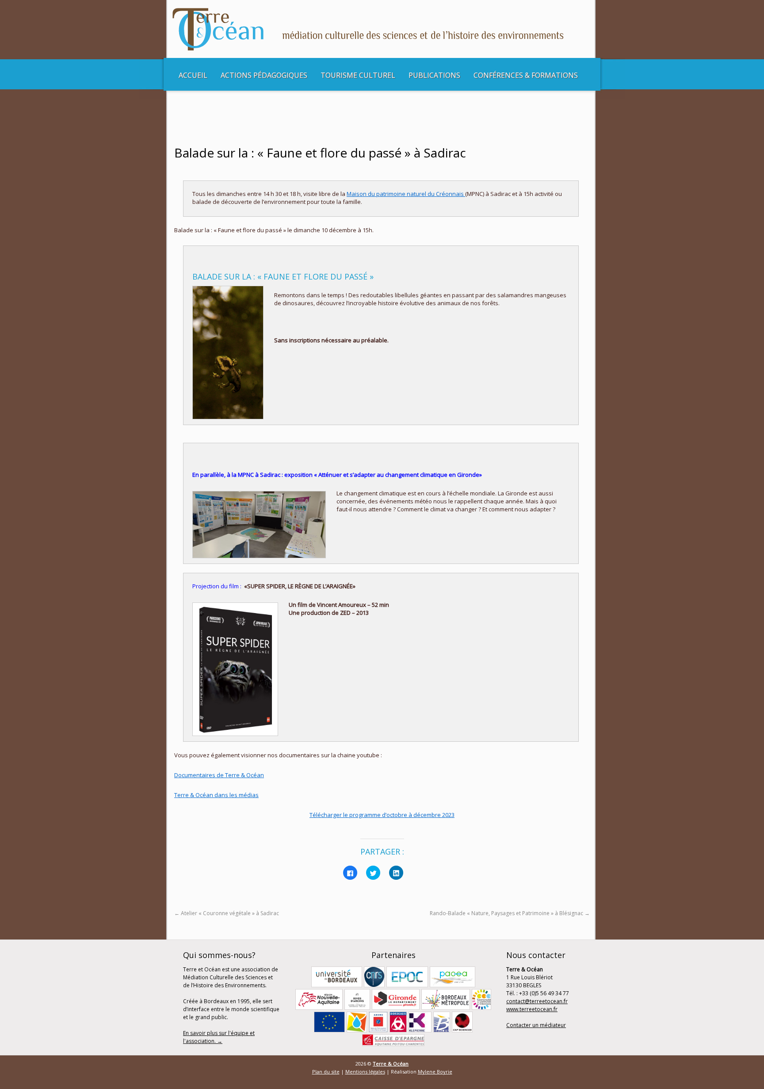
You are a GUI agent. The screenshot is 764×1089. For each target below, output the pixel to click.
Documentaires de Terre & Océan (219, 775)
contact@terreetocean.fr (537, 1001)
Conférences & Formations (526, 75)
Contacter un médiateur (536, 1025)
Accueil (193, 75)
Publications (434, 75)
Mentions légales (365, 1071)
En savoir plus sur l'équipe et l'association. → (219, 1037)
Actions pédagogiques (264, 75)
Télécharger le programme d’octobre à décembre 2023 (382, 815)
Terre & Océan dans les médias (216, 795)
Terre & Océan (391, 1063)
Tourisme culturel (358, 75)
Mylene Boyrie (435, 1071)
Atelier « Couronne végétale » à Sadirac (226, 913)
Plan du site (326, 1071)
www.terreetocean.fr (532, 1009)
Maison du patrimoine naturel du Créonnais (406, 194)
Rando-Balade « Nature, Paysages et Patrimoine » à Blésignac (510, 913)
